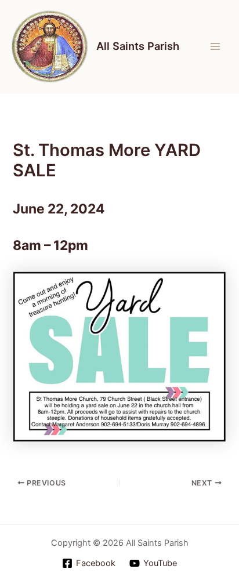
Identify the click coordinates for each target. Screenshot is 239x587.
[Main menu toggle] (215, 46)
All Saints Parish (137, 45)
